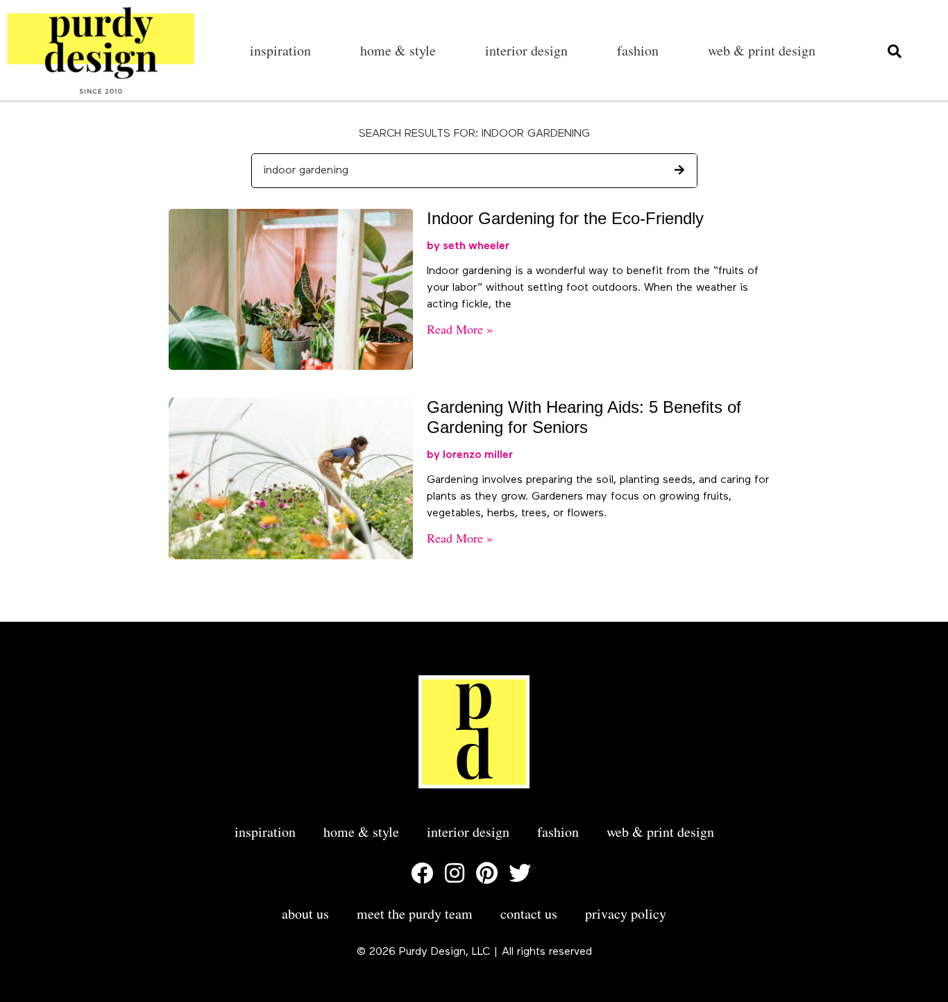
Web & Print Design (761, 50)
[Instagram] (454, 873)
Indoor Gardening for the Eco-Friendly (565, 218)
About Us (305, 913)
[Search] (679, 170)
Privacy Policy (625, 913)
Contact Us (528, 913)
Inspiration (280, 50)
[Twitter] (520, 873)
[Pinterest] (487, 873)
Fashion (638, 50)
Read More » (460, 329)
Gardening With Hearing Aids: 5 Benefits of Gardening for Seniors (584, 417)
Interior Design (526, 50)
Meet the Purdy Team (415, 913)
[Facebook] (422, 873)
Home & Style (398, 50)
